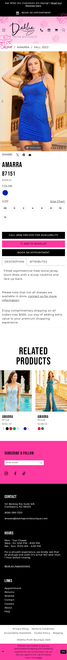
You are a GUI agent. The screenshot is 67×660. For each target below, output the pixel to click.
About (8, 608)
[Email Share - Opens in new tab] (30, 155)
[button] (56, 30)
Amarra (23, 47)
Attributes (38, 262)
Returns (9, 592)
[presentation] (29, 391)
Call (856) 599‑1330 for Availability (33, 235)
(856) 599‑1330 (14, 513)
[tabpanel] (33, 101)
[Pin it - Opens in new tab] (24, 155)
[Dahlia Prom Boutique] (23, 30)
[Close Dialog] (3, 652)
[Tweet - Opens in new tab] (17, 155)
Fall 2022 (41, 47)
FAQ (7, 612)
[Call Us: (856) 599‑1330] (41, 30)
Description (14, 262)
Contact (9, 600)
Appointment (13, 588)
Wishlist (9, 596)
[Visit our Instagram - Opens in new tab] (6, 473)
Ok (63, 652)
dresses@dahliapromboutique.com (26, 519)
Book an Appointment (17, 566)
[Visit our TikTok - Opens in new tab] (24, 473)
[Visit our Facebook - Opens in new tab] (15, 473)
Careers (9, 604)
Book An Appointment (33, 253)
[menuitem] (41, 30)
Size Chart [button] (57, 201)
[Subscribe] (41, 462)
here (39, 658)
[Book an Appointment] (49, 30)
